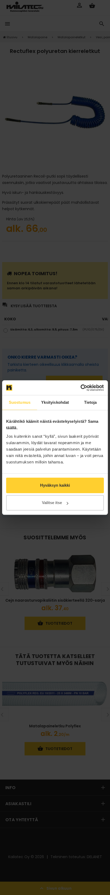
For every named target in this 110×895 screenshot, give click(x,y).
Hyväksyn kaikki (55, 485)
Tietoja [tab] (90, 402)
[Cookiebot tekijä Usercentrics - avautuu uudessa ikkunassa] (80, 387)
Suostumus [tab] (19, 402)
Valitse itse (52, 502)
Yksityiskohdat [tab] (55, 402)
